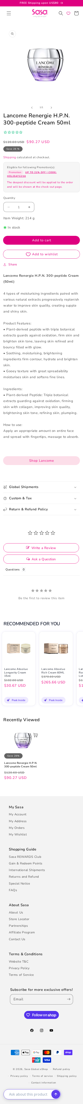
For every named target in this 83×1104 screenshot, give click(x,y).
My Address (18, 821)
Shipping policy (67, 1076)
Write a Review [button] (43, 548)
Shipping (9, 157)
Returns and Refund (24, 877)
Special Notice (19, 883)
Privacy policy (19, 1076)
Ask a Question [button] (44, 559)
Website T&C (19, 961)
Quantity (9, 198)
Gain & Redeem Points (25, 863)
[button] (9, 13)
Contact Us (17, 939)
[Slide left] (32, 107)
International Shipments (27, 870)
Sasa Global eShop (36, 1069)
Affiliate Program (22, 932)
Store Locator (19, 919)
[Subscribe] (68, 999)
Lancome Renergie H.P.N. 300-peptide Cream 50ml (20, 764)
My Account (18, 814)
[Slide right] (51, 107)
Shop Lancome (41, 460)
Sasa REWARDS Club (25, 857)
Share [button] (12, 264)
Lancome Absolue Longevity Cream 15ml (16, 672)
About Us (16, 912)
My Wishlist (18, 834)
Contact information (43, 1082)
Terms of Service (21, 975)
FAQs (13, 890)
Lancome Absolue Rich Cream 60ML (53, 670)
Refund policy (61, 1069)
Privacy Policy (19, 968)
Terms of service (42, 1076)
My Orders (17, 828)
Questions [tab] (12, 570)
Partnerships (18, 926)
